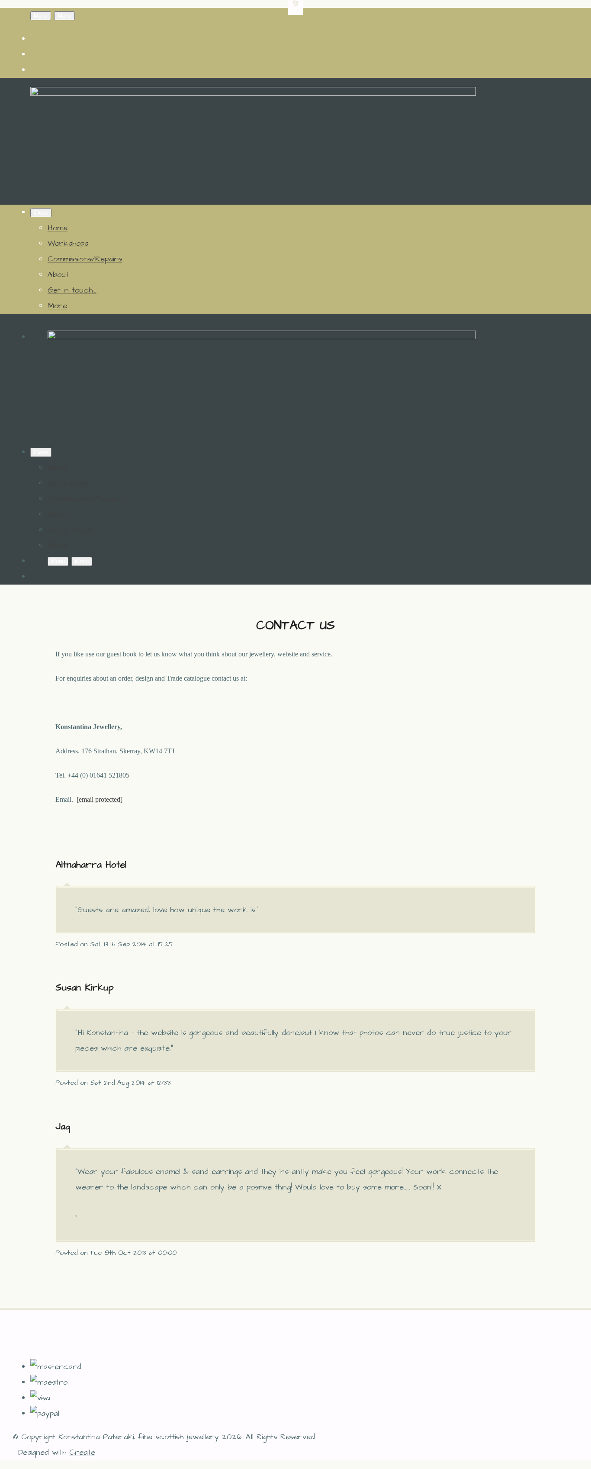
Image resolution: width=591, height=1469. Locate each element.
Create (82, 1452)
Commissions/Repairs (85, 259)
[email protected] (99, 799)
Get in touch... (72, 290)
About (58, 274)
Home (57, 227)
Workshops (68, 243)
